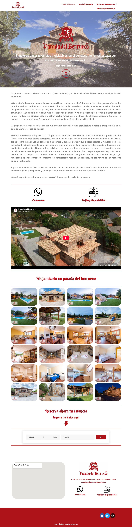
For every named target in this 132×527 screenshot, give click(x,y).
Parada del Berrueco (68, 4)
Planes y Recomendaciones (106, 9)
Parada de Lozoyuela (86, 4)
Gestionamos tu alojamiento (106, 4)
